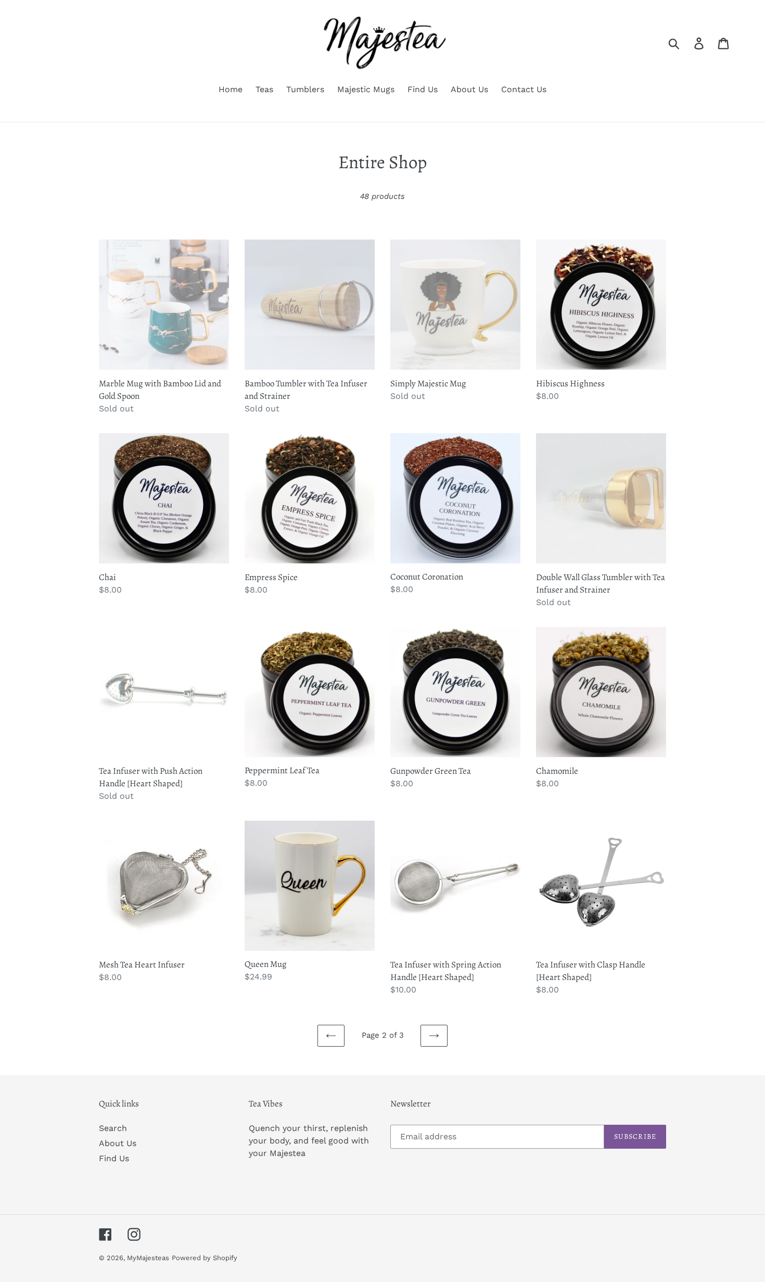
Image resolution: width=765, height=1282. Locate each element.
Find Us (114, 1158)
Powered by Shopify (204, 1258)
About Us (117, 1143)
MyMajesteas (148, 1258)
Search (113, 1128)
